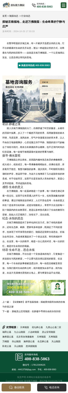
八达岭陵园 (33, 332)
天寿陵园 (24, 327)
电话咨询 (54, 387)
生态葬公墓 (43, 341)
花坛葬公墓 (37, 327)
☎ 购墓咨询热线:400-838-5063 (34, 65)
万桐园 (5, 341)
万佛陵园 (42, 52)
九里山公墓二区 (53, 327)
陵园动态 (13, 16)
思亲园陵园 (31, 346)
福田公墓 (6, 332)
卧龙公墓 (6, 346)
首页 (4, 16)
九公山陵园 (19, 332)
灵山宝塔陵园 (48, 332)
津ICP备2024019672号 (50, 381)
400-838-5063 (37, 358)
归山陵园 (16, 341)
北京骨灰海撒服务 (25, 336)
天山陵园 (55, 341)
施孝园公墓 (7, 336)
